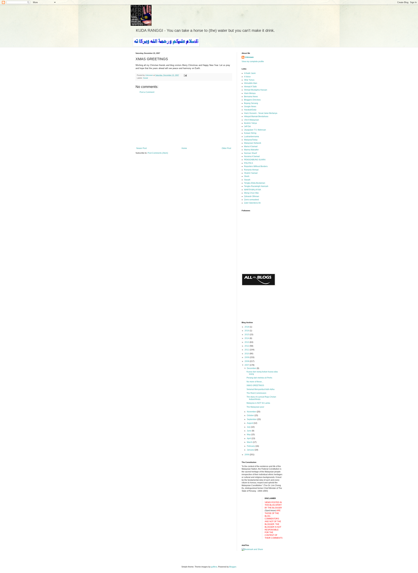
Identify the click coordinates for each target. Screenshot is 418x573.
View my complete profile (253, 61)
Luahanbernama (251, 136)
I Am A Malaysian (251, 120)
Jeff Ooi (247, 126)
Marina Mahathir (251, 150)
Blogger (232, 567)
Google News (250, 106)
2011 (247, 350)
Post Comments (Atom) (158, 153)
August (250, 423)
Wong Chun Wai (251, 193)
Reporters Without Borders (256, 166)
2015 (247, 334)
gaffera (214, 567)
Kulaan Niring (250, 133)
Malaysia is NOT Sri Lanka (258, 403)
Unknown (249, 57)
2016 (247, 330)
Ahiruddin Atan (250, 83)
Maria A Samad (250, 146)
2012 (247, 346)
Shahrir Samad (250, 173)
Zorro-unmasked (251, 200)
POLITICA (248, 163)
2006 (247, 454)
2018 (247, 327)
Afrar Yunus (249, 80)
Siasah (247, 180)
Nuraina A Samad (252, 156)
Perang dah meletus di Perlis (259, 378)
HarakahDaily (250, 110)
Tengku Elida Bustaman (254, 183)
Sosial (145, 78)
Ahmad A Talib (250, 86)
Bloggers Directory (252, 100)
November (252, 412)
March (250, 442)
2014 (247, 338)
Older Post (226, 148)
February (251, 446)
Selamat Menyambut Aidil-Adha (260, 389)
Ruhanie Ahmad (251, 170)
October (250, 415)
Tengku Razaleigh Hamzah (256, 186)
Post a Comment (147, 92)
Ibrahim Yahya (250, 123)
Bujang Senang (251, 103)
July (249, 427)
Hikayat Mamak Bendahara (256, 116)
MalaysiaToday (250, 140)
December (252, 368)
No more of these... (255, 382)
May (249, 434)
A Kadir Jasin (250, 73)
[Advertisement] (184, 120)
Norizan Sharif (250, 153)
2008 (247, 361)
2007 (247, 365)
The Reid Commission (256, 393)
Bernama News (251, 96)
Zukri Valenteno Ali (252, 203)
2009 (247, 357)
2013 (247, 342)
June (249, 431)
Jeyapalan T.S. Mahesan (255, 130)
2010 (247, 353)
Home (184, 148)
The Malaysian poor (255, 407)
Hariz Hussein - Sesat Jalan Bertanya (260, 113)
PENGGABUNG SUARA (254, 160)
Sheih (246, 176)
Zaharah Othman (251, 196)
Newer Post (141, 148)
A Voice (247, 77)
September (252, 419)
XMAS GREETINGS (255, 385)
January (251, 450)
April (249, 438)
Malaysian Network (252, 143)
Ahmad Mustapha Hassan (255, 90)
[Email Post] (185, 75)
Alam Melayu (250, 93)
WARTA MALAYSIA (252, 190)
